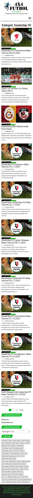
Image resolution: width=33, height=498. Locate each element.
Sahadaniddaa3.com (7, 422)
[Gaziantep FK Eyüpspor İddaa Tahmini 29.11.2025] (16, 152)
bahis (10, 440)
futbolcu (21, 451)
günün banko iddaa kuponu (9, 461)
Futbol (16, 451)
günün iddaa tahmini (20, 464)
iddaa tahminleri (6, 471)
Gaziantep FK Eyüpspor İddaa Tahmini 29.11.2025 (15, 165)
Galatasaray (5, 456)
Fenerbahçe (20, 445)
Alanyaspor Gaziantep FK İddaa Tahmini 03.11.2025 (15, 279)
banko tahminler (25, 443)
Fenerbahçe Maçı (18, 448)
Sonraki (21, 410)
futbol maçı (23, 453)
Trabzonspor (24, 477)
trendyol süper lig (13, 479)
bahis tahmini (26, 440)
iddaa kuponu (15, 469)
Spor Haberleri (19, 474)
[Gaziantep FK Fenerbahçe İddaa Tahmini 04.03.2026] (16, 37)
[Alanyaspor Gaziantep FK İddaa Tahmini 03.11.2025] (16, 265)
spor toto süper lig (7, 477)
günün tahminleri (6, 482)
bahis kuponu (17, 440)
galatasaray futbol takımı (17, 456)
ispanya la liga (6, 474)
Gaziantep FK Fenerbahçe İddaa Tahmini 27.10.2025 (16, 317)
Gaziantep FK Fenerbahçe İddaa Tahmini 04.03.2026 (16, 51)
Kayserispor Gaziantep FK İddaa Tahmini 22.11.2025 (16, 203)
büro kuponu (11, 445)
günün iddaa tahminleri (8, 466)
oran (12, 474)
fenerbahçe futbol (7, 448)
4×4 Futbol (16, 12)
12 (16, 410)
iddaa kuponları (6, 469)
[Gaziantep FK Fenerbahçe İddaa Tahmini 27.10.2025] (16, 303)
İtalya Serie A (25, 482)
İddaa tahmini (16, 482)
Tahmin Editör (9, 55)
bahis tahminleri (6, 443)
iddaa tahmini (24, 469)
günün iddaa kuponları (24, 461)
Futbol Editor (9, 169)
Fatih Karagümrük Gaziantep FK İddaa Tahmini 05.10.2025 (16, 393)
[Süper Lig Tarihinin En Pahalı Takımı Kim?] (16, 76)
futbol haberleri (14, 453)
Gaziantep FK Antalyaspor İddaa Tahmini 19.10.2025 (16, 355)
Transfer (4, 479)
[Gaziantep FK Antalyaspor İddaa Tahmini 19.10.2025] (16, 341)
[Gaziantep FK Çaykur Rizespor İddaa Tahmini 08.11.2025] (16, 227)
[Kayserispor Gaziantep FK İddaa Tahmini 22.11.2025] (16, 190)
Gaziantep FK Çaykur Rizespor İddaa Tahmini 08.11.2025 (15, 241)
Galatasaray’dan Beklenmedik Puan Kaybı (14, 127)
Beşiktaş (4, 445)
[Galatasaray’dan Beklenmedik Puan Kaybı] (16, 114)
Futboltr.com (5, 419)
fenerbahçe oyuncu (7, 451)
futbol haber (5, 453)
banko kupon (15, 443)
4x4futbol (4, 440)
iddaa (26, 466)
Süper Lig (16, 477)
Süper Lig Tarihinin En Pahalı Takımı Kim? (14, 89)
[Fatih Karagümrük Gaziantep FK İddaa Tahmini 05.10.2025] (16, 379)
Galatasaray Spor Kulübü (9, 458)
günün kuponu (20, 466)
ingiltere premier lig (17, 471)
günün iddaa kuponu (7, 464)
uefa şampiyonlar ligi (25, 479)
